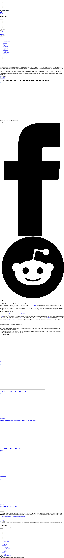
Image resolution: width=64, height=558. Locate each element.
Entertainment (4, 545)
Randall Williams (2, 78)
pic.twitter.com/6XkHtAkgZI (21, 313)
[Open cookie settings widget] (1, 556)
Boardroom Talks (5, 50)
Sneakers (4, 42)
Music (4, 44)
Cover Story (1, 31)
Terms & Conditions (6, 52)
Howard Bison (7, 516)
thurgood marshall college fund (21, 516)
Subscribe (1, 13)
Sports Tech (5, 43)
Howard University (25, 306)
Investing (3, 516)
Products (3, 47)
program (35, 305)
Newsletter (1, 33)
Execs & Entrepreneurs (6, 41)
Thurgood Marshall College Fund (10, 319)
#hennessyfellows (14, 313)
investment (21, 317)
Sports (2, 39)
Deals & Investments (6, 541)
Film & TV (5, 45)
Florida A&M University (39, 306)
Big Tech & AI (5, 46)
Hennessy (1, 316)
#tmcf (7, 313)
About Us (4, 51)
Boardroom (3, 552)
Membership (1, 12)
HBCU (49, 317)
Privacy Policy (5, 53)
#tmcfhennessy (10, 313)
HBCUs (1, 320)
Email (1, 18)
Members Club (2, 34)
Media (4, 40)
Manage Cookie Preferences (7, 555)
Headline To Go (5, 48)
